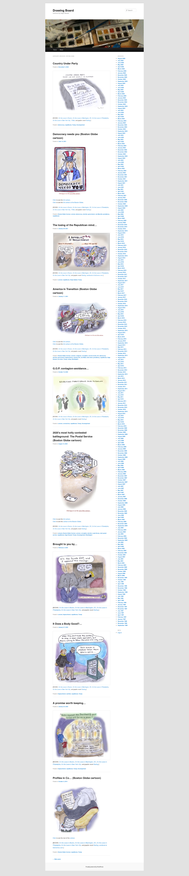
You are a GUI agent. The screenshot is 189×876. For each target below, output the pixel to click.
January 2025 (122, 98)
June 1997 (121, 613)
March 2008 (121, 470)
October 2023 (122, 129)
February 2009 (122, 447)
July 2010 (120, 415)
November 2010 (122, 407)
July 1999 (120, 582)
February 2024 (122, 121)
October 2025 (122, 79)
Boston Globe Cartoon (64, 214)
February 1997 (122, 617)
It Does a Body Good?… (67, 623)
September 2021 (122, 181)
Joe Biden (83, 357)
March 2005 (121, 519)
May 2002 (120, 544)
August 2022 (121, 158)
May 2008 (120, 465)
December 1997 (122, 607)
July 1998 (120, 596)
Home (55, 50)
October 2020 (122, 204)
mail (101, 533)
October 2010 (122, 409)
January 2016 (122, 322)
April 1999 (121, 584)
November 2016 (122, 301)
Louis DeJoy (95, 533)
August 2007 (121, 484)
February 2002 (122, 550)
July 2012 (120, 376)
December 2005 (122, 511)
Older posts (57, 859)
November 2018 (122, 251)
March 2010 (121, 424)
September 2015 (122, 330)
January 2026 (122, 73)
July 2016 (120, 310)
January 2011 (122, 403)
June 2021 (121, 187)
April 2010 (121, 422)
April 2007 (121, 492)
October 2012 (122, 372)
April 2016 (121, 316)
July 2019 (120, 235)
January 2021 (122, 197)
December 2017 (122, 274)
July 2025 (120, 85)
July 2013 (120, 359)
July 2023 (120, 135)
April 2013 (121, 366)
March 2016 (121, 318)
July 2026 (120, 60)
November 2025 (122, 77)
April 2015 (121, 334)
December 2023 (122, 125)
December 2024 (122, 100)
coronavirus (66, 423)
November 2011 (122, 384)
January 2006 (122, 509)
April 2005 (121, 517)
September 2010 (122, 411)
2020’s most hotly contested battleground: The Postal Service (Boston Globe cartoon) (72, 436)
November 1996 (122, 623)
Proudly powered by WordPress (94, 867)
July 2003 (120, 534)
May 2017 (120, 289)
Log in (120, 633)
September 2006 (122, 503)
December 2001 (122, 553)
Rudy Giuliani (74, 280)
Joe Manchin (98, 214)
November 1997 (122, 609)
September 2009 (122, 434)
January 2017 (122, 297)
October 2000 (122, 571)
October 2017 (122, 278)
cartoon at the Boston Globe (72, 521)
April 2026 (121, 67)
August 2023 (121, 133)
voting (69, 359)
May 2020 (120, 214)
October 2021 (122, 179)
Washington (75, 359)
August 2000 (121, 573)
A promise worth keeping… (69, 703)
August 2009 (121, 436)
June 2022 (121, 162)
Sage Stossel (68, 535)
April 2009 (121, 443)
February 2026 (122, 71)
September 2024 (122, 106)
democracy (61, 125)
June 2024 (121, 112)
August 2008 (121, 459)
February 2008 (122, 472)
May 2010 (120, 420)
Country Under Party (65, 63)
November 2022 (122, 152)
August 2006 (121, 505)
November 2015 (122, 326)
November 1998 (122, 588)
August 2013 (121, 357)
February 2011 (122, 401)
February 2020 (122, 220)
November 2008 (122, 453)
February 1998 (122, 602)
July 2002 (120, 542)
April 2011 (121, 399)
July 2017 (120, 285)
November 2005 (122, 513)
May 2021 (120, 189)
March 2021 (121, 193)
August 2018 (121, 258)
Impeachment (69, 357)
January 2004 (122, 532)
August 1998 (121, 594)
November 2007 (122, 478)
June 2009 (121, 440)
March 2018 (121, 268)
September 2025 (122, 81)
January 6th (76, 357)
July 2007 (120, 486)
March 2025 (121, 94)
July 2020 (120, 210)
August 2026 (121, 58)
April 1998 (121, 600)
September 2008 (122, 457)
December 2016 (122, 299)
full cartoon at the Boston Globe (73, 202)
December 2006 (122, 499)
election (85, 214)
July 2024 (120, 110)
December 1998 (122, 586)
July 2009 (120, 438)
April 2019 (121, 241)
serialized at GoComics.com (95, 275)
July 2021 (120, 185)
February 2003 (122, 536)
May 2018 (120, 264)
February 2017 (122, 295)
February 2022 (122, 171)
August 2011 (121, 391)
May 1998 (120, 598)
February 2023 (122, 146)
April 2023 (121, 141)
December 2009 (122, 428)
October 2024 (122, 104)
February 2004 (122, 530)
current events (92, 356)
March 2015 (121, 337)
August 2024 (121, 108)
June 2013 (121, 362)
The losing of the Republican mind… (75, 225)
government (91, 214)
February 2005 (122, 521)
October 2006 (122, 501)
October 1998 (122, 590)
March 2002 (121, 548)
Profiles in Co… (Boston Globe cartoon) (77, 778)
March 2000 (121, 575)
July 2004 (120, 528)
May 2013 (120, 364)
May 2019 (120, 239)
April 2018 (121, 266)
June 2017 (121, 287)
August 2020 (121, 208)
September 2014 (122, 343)
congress (78, 356)
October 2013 (122, 353)
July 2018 (120, 260)
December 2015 (122, 324)
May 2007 (120, 490)
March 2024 (121, 119)
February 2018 (122, 270)
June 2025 (121, 87)
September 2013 (122, 355)
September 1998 (122, 592)
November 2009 (122, 430)
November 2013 (122, 351)
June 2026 (121, 62)
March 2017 (121, 293)
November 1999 (122, 577)
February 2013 (122, 368)
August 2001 (121, 557)
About (61, 50)
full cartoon (66, 200)
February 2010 (122, 426)
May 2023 (120, 139)
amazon (60, 533)
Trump (74, 125)
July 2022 (120, 160)
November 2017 (122, 276)
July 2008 (120, 461)
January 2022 (122, 173)
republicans (68, 125)
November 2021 (122, 177)
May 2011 (120, 397)
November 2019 (122, 227)
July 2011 (120, 393)
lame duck (90, 357)
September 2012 (122, 374)
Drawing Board (63, 10)
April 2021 (121, 191)
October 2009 (122, 432)
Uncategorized (80, 125)
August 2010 (121, 413)
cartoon (73, 214)
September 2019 (122, 231)
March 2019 (121, 243)
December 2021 (122, 175)
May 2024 (120, 114)
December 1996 (122, 621)
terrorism (60, 359)
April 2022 (121, 166)
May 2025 (120, 90)
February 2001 (122, 565)
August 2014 (121, 345)
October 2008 (122, 455)
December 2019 (122, 224)
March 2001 (121, 563)
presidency (106, 214)
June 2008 (121, 463)
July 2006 (120, 507)
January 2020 (122, 222)
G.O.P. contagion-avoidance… (71, 368)
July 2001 (120, 559)
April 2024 (121, 116)
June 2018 (121, 262)
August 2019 (121, 233)
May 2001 (120, 561)
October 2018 (122, 254)
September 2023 (122, 131)
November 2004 (122, 523)
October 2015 (122, 328)
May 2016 (120, 314)
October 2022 (122, 154)
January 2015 (122, 341)
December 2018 (122, 249)
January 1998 (122, 604)
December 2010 (122, 405)
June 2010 (121, 418)
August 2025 (121, 83)
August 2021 (121, 183)
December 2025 (122, 75)
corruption (85, 356)
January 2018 (122, 272)
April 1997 (121, 615)
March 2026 (121, 69)
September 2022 (122, 156)
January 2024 (122, 123)
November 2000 (122, 569)
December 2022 (122, 150)
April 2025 (121, 92)
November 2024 (122, 102)
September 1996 (122, 625)
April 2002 (121, 546)
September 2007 (122, 482)
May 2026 (120, 65)
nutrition (68, 694)
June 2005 (121, 515)
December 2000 (122, 567)
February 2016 (122, 320)
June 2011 (121, 395)
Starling (96, 610)
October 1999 (122, 580)
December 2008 (122, 451)
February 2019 (122, 245)
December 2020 (122, 200)
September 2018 (122, 256)
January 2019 (122, 247)
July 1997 (120, 611)
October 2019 (122, 229)
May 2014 (120, 347)
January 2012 (122, 380)
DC (98, 356)
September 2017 (122, 281)
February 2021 (122, 195)
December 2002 (122, 538)
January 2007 (122, 496)
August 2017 (121, 283)
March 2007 (121, 494)
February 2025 (122, 96)
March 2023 (121, 143)
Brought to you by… (65, 544)
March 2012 (121, 378)
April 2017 (121, 291)
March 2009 (121, 445)
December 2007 (122, 476)
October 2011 (122, 386)
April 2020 (121, 216)
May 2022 (120, 164)
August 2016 (121, 308)
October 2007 (122, 480)
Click (54, 200)
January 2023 (122, 148)
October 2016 (122, 303)
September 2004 (122, 526)
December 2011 (122, 382)
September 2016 (122, 305)
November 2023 (122, 127)
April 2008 (121, 467)
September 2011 (122, 389)
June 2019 (121, 237)
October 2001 (122, 555)
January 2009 (122, 449)
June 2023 (121, 137)
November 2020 (122, 202)
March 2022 (121, 168)
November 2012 (122, 370)
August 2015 (121, 332)
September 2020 (122, 206)
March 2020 (121, 218)
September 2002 (122, 540)
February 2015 (122, 339)
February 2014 (122, 349)
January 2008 (122, 474)
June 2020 (121, 212)
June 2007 (121, 488)
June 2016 (121, 312)
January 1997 (122, 619)
